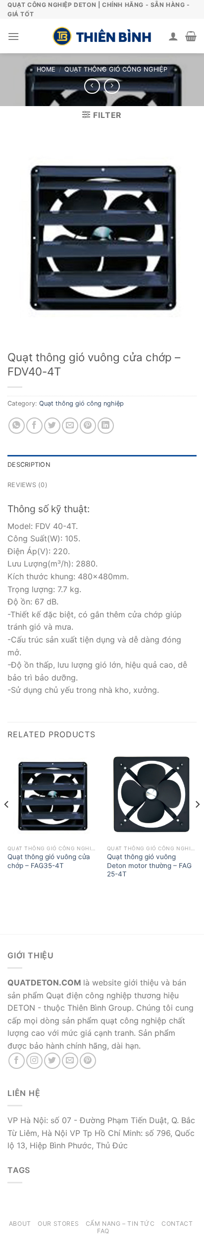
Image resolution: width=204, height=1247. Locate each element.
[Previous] (7, 824)
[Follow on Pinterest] (88, 1061)
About (20, 1223)
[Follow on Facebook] (16, 1061)
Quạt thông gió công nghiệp (115, 69)
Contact (177, 1223)
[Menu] (13, 36)
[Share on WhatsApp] (16, 425)
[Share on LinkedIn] (106, 425)
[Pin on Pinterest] (88, 425)
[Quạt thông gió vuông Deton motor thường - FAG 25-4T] (152, 795)
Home (46, 69)
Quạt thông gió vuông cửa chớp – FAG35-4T (48, 861)
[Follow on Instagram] (34, 1061)
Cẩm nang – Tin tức (120, 1223)
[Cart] (191, 36)
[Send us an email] (70, 1061)
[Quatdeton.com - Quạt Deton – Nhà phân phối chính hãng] (102, 36)
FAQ (103, 1231)
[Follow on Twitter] (52, 1061)
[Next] (197, 824)
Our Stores (58, 1223)
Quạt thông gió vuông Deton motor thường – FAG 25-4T (149, 865)
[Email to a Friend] (70, 425)
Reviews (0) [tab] (27, 485)
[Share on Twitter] (52, 425)
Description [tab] (29, 464)
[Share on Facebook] (34, 425)
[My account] (173, 36)
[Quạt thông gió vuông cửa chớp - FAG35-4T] (52, 795)
